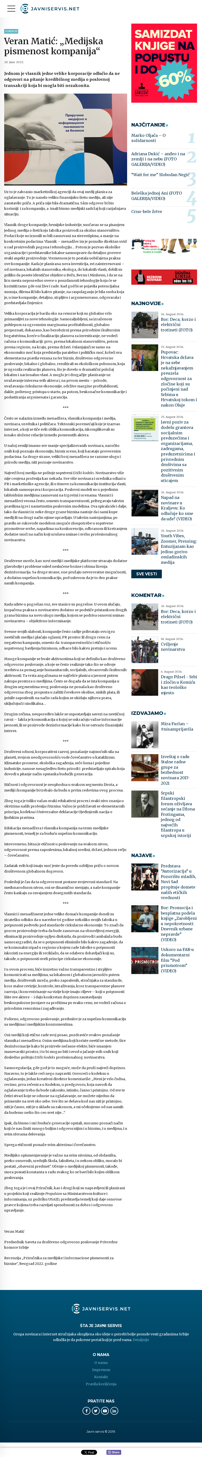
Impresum (101, 1370)
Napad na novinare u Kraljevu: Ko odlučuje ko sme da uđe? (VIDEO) (177, 508)
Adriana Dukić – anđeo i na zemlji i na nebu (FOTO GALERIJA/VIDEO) (158, 159)
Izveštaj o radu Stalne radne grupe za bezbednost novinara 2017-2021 (175, 770)
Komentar (11, 31)
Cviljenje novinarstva (173, 647)
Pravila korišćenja (101, 1384)
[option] (65, 139)
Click (113, 1452)
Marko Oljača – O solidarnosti (148, 138)
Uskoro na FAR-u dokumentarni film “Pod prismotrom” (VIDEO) (177, 960)
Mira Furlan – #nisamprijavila (177, 726)
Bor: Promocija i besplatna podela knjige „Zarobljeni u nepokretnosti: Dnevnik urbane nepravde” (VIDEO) (179, 923)
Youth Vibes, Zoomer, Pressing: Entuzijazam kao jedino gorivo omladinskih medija (179, 549)
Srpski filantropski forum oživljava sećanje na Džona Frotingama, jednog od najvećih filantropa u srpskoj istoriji (178, 814)
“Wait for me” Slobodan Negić (160, 174)
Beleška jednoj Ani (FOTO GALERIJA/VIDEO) (156, 196)
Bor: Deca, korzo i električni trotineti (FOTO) (178, 324)
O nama (101, 1362)
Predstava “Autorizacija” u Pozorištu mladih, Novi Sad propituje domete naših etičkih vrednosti (178, 881)
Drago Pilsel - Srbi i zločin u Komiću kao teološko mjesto (179, 684)
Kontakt (101, 1377)
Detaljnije (141, 1340)
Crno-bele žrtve (146, 211)
